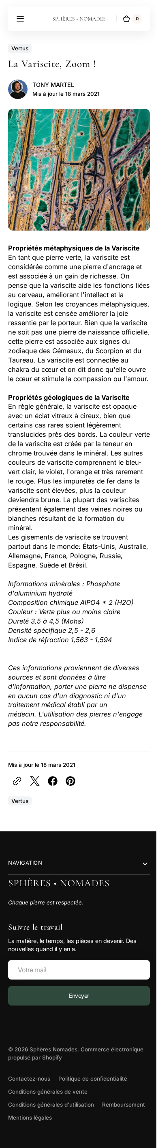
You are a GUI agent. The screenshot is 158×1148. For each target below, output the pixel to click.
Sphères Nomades (53, 1058)
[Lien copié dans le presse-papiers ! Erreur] (17, 790)
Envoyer (76, 1004)
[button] (20, 19)
